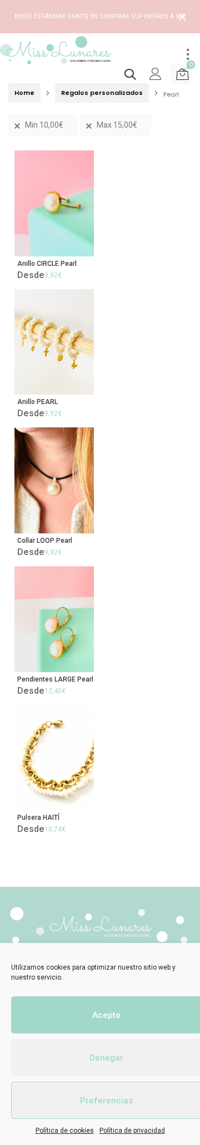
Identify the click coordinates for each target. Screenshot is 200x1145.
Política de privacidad (132, 1130)
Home (24, 92)
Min (44, 124)
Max (117, 124)
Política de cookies (65, 1130)
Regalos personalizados (102, 92)
